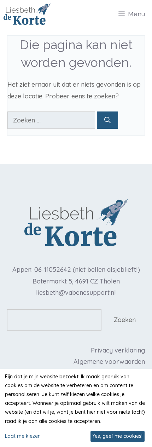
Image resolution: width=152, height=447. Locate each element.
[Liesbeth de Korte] (27, 14)
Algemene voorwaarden (109, 361)
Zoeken (125, 320)
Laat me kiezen (23, 436)
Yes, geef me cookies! (117, 436)
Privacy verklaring (118, 350)
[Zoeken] (107, 120)
